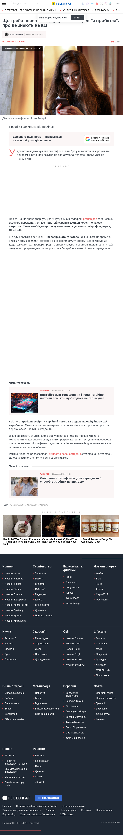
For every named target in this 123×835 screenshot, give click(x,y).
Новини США (73, 643)
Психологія (41, 654)
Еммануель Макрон (76, 711)
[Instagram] (106, 3)
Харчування (42, 643)
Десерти (39, 771)
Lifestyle (100, 631)
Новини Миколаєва (15, 621)
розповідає (90, 218)
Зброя (8, 708)
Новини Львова (13, 594)
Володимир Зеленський (72, 694)
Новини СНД (73, 654)
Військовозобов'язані (47, 708)
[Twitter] (101, 4)
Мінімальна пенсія (15, 777)
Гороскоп (101, 638)
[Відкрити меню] (4, 3)
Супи (38, 766)
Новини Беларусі (75, 664)
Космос (9, 643)
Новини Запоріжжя (15, 599)
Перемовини (12, 703)
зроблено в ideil (111, 823)
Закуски (39, 782)
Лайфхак (101, 664)
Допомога (40, 610)
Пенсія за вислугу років (14, 784)
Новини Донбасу (14, 610)
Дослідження (42, 659)
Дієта (38, 649)
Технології (10, 638)
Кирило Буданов (75, 722)
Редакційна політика (73, 806)
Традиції (100, 703)
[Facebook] (83, 3)
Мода (99, 649)
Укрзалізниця (73, 603)
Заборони (101, 708)
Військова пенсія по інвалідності (16, 770)
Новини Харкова (14, 578)
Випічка (39, 755)
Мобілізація (41, 686)
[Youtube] (97, 3)
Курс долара (72, 598)
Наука (6, 631)
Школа (38, 599)
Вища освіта (42, 605)
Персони (69, 686)
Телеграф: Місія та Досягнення (37, 814)
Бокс (98, 578)
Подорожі (101, 654)
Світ (66, 631)
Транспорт (71, 582)
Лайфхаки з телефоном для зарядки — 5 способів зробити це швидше (70, 480)
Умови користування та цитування (21, 810)
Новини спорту (105, 566)
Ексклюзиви (102, 10)
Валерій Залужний (76, 717)
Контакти (86, 810)
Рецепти (39, 748)
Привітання (102, 675)
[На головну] (61, 3)
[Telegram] (92, 3)
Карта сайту (9, 814)
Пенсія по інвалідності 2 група (16, 762)
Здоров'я (39, 631)
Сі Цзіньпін (72, 706)
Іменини (100, 719)
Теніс (99, 584)
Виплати (40, 584)
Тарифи (70, 592)
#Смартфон (16, 504)
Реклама (50, 810)
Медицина (40, 594)
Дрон (7, 654)
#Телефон (31, 504)
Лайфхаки (45, 390)
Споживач (101, 643)
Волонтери (11, 714)
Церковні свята (104, 693)
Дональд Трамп (74, 701)
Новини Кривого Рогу (16, 605)
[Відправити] (38, 3)
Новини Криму (13, 615)
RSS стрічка (66, 814)
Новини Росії (73, 649)
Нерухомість (73, 587)
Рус (118, 3)
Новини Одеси (13, 589)
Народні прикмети (106, 698)
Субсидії (40, 589)
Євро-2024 (102, 594)
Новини (8, 566)
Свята (98, 686)
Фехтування (102, 599)
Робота (39, 578)
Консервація (42, 761)
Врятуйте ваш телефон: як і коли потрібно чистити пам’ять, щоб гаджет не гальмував (72, 396)
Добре (77, 17)
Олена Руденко (16, 34)
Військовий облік (44, 714)
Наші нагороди (68, 810)
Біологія (9, 649)
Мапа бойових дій (14, 693)
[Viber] (87, 3)
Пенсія (7, 748)
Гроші (69, 577)
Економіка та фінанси (72, 568)
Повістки (40, 693)
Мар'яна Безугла (75, 732)
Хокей (99, 589)
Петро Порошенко (76, 727)
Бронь (38, 698)
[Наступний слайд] (120, 10)
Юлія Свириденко (75, 738)
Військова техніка (14, 719)
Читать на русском (14, 41)
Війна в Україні (13, 686)
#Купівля (43, 504)
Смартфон (10, 659)
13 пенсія (10, 755)
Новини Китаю (74, 659)
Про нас (6, 806)
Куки (65, 17)
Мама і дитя (41, 638)
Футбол (100, 573)
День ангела (103, 714)
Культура (101, 659)
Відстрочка (41, 703)
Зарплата (40, 573)
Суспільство (42, 566)
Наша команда (104, 810)
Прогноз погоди (43, 615)
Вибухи (9, 698)
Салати (39, 776)
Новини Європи (74, 638)
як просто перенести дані (65, 453)
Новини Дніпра (13, 584)
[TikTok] (110, 3)
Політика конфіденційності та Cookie (36, 806)
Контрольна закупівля (76, 10)
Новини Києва (12, 573)
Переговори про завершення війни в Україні (31, 10)
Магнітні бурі (103, 670)
